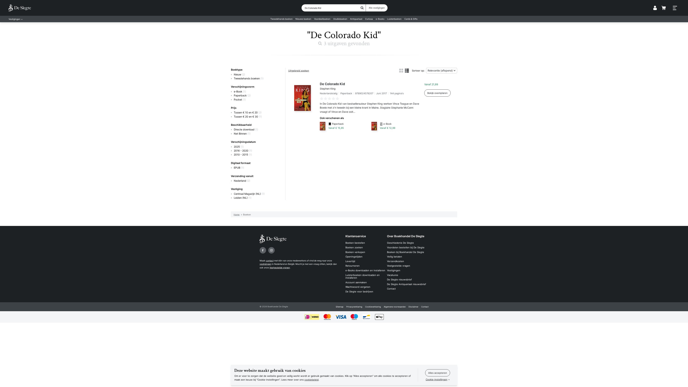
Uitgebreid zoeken (298, 70)
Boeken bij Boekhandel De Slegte (405, 252)
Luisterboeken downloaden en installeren (362, 276)
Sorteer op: (418, 70)
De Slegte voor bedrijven (359, 291)
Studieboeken (340, 19)
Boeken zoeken (354, 247)
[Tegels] (401, 70)
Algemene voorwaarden (395, 306)
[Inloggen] (655, 8)
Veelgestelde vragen (279, 267)
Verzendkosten (395, 261)
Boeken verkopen (355, 252)
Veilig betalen (394, 256)
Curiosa (369, 19)
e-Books (380, 19)
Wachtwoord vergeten (357, 286)
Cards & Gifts (410, 19)
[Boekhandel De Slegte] (20, 7)
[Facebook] (263, 250)
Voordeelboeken (322, 19)
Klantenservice (355, 236)
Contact (391, 288)
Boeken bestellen (355, 242)
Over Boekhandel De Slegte (405, 236)
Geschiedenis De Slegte (400, 242)
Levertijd (350, 261)
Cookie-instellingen (436, 379)
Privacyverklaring (354, 306)
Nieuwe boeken (303, 19)
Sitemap (339, 306)
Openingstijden (353, 256)
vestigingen (265, 264)
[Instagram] (271, 250)
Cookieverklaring (373, 306)
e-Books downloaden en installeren (365, 270)
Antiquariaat (356, 19)
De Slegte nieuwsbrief (399, 279)
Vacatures (392, 275)
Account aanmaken (356, 282)
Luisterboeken (394, 19)
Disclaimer (413, 306)
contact (270, 260)
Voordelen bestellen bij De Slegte (405, 247)
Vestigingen (393, 270)
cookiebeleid (311, 379)
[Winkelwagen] (663, 8)
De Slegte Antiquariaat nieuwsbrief (406, 284)
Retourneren (352, 265)
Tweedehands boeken (281, 19)
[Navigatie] (674, 8)
